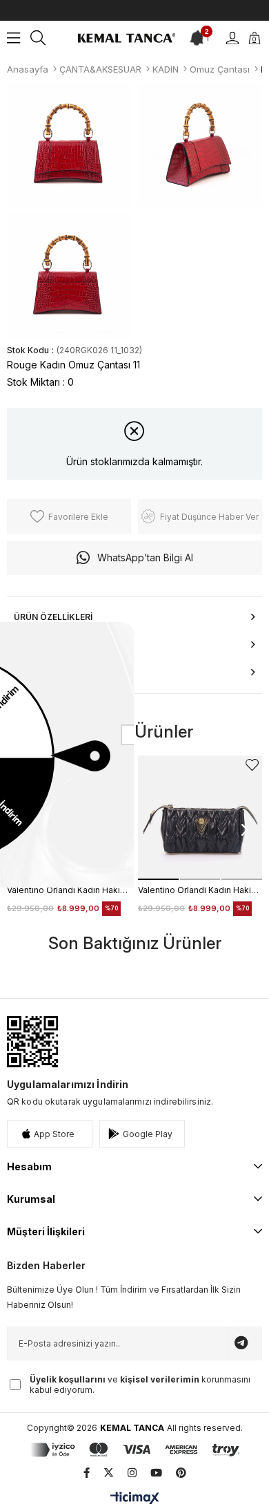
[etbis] (32, 1041)
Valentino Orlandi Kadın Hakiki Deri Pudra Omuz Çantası (69, 890)
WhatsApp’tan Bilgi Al (145, 557)
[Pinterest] (181, 1473)
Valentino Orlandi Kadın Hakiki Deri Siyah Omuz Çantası (200, 890)
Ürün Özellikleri (53, 617)
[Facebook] (86, 1473)
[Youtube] (156, 1473)
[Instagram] (132, 1473)
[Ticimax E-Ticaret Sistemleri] (134, 1499)
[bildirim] (198, 38)
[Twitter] (108, 1473)
